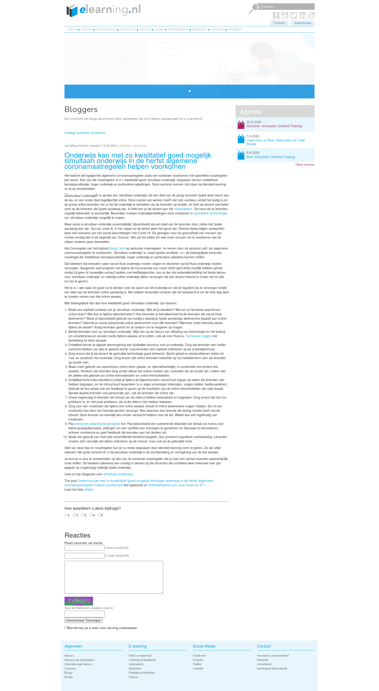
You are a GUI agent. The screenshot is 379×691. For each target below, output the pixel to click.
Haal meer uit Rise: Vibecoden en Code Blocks (276, 142)
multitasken (183, 209)
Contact (279, 23)
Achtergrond (106, 29)
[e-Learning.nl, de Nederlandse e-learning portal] (102, 10)
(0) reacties (140, 146)
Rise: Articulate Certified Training (271, 157)
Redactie (217, 29)
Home (72, 29)
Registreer (170, 55)
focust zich (117, 248)
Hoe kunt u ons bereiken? (273, 656)
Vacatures (128, 29)
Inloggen (235, 29)
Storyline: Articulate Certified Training (274, 126)
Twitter (197, 664)
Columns (70, 669)
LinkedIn (198, 669)
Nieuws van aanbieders (79, 660)
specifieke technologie (210, 213)
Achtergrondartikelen (142, 660)
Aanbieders (136, 664)
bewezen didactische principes (97, 424)
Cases (159, 29)
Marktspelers (178, 29)
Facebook (199, 656)
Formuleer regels (198, 336)
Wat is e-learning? (140, 656)
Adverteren (302, 23)
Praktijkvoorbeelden (142, 673)
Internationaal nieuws (78, 664)
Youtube (198, 660)
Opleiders (199, 29)
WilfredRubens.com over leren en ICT (176, 485)
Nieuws (86, 29)
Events (68, 677)
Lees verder (137, 83)
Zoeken (253, 8)
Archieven (98, 133)
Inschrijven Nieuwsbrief (272, 669)
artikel (88, 489)
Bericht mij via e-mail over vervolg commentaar (102, 628)
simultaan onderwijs (118, 474)
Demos (144, 29)
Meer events (305, 164)
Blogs (68, 673)
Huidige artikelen (77, 133)
